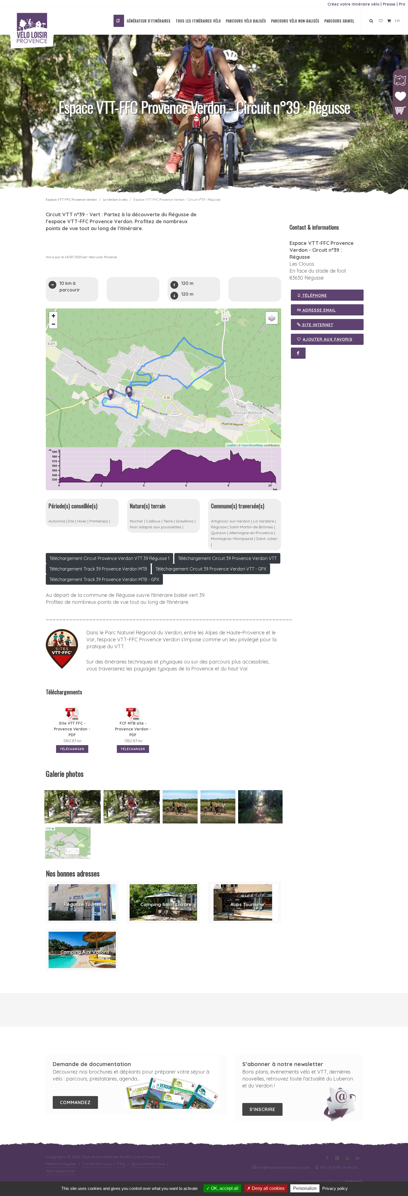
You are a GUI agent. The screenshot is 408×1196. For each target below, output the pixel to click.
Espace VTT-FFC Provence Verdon (71, 199)
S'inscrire (262, 1109)
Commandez (75, 1102)
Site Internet (317, 324)
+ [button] (53, 315)
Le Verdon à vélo (115, 199)
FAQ (121, 1163)
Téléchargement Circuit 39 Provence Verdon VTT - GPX (210, 569)
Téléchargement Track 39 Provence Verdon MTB (98, 569)
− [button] (53, 324)
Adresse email (318, 310)
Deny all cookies (267, 1188)
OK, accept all (224, 1188)
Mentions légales (61, 1163)
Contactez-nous (97, 1163)
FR (397, 20)
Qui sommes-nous (148, 1163)
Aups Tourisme (247, 904)
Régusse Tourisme (85, 904)
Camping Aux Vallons (85, 952)
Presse (389, 4)
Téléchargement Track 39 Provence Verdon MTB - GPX (104, 579)
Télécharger (72, 749)
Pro (402, 4)
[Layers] (272, 318)
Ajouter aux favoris (327, 339)
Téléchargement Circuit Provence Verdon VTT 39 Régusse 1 (109, 558)
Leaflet (231, 445)
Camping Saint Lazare (166, 904)
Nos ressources (61, 1171)
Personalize (305, 1188)
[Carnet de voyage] (381, 21)
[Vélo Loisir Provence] (119, 21)
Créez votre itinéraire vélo (353, 4)
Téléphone (314, 295)
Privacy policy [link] (335, 1188)
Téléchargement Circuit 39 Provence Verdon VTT (227, 558)
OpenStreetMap (252, 445)
